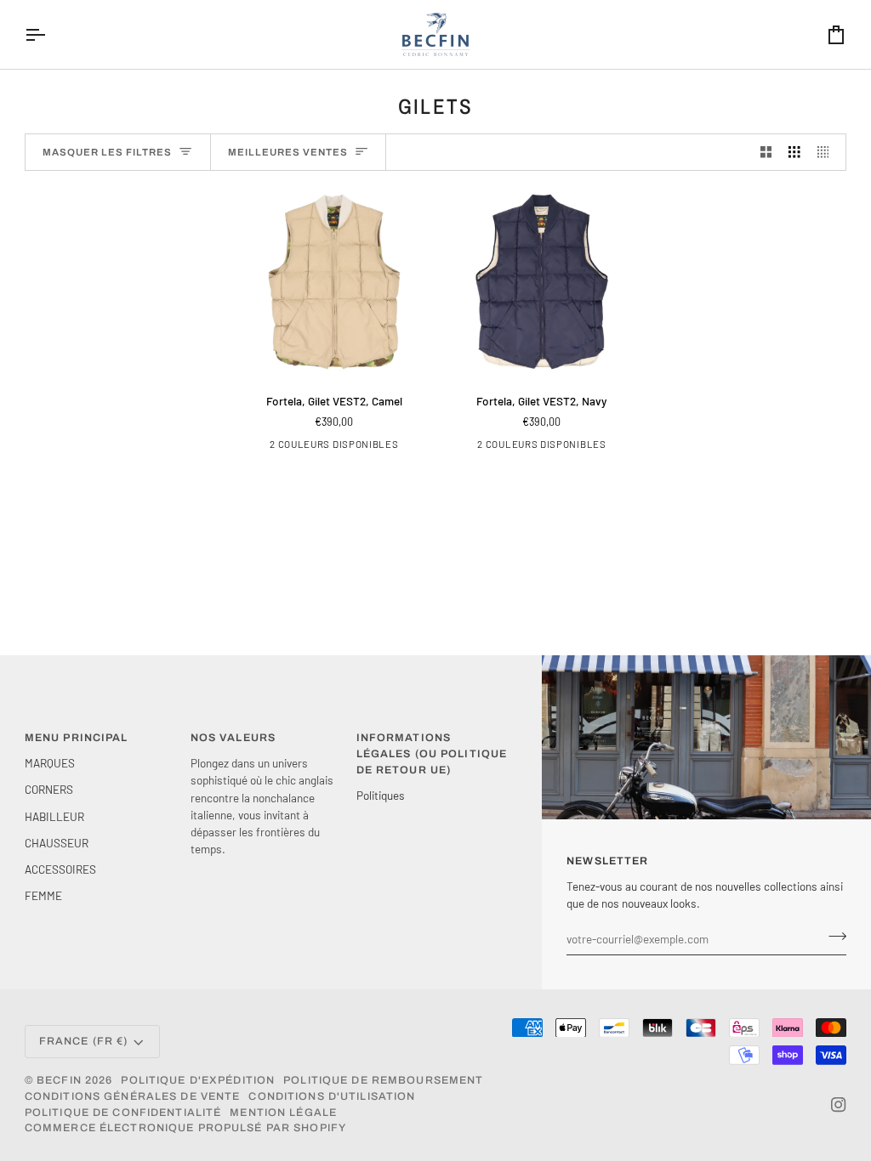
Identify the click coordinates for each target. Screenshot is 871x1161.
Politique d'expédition (198, 1080)
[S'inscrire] (832, 936)
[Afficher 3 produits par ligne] (794, 152)
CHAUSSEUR (56, 842)
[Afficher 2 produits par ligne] (766, 152)
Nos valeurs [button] (233, 738)
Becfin (59, 1080)
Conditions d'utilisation (331, 1096)
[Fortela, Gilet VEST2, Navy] (542, 281)
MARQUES (50, 763)
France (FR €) (83, 1041)
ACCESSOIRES (60, 869)
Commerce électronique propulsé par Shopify (185, 1128)
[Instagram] (838, 1105)
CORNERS (49, 789)
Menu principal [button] (76, 738)
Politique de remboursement (383, 1080)
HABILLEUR (54, 816)
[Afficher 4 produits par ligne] (827, 152)
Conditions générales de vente (133, 1096)
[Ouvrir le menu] (50, 34)
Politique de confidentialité (123, 1113)
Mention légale (283, 1113)
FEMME (43, 895)
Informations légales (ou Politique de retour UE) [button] (432, 754)
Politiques (380, 795)
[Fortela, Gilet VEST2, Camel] (334, 281)
